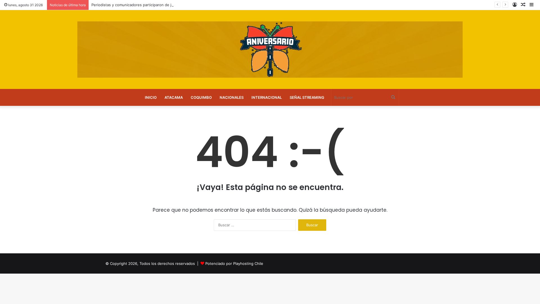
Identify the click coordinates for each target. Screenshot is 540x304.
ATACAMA (174, 97)
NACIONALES (232, 97)
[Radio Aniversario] (270, 49)
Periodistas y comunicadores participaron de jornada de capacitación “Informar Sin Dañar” (169, 5)
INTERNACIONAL (266, 97)
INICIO (151, 97)
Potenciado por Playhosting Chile (234, 263)
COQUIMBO (201, 97)
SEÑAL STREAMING (307, 97)
